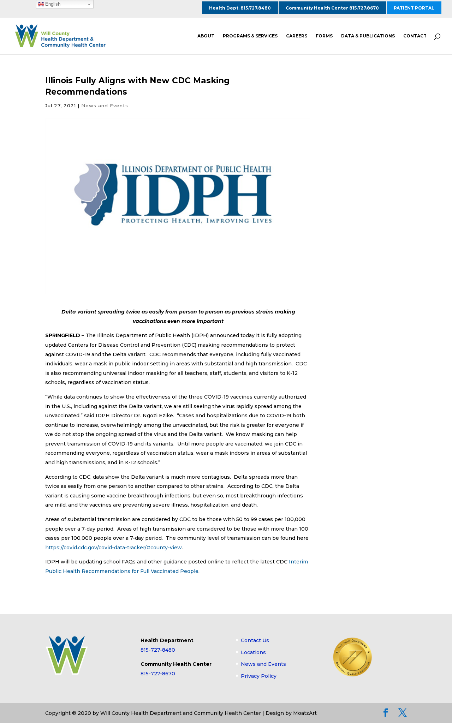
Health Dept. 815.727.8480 (240, 8)
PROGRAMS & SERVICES (250, 36)
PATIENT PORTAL (414, 8)
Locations (253, 652)
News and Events (104, 105)
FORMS (324, 36)
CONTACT (415, 36)
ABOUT (205, 36)
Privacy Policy (258, 676)
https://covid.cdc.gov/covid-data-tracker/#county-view (113, 547)
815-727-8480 (158, 650)
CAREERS (296, 36)
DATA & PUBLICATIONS (368, 36)
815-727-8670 (158, 673)
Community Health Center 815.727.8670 (332, 8)
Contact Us (255, 640)
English (52, 4)
